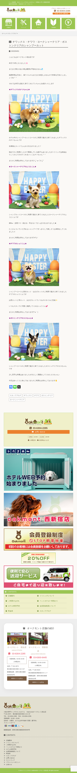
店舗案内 (11, 596)
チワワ (36, 395)
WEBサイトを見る (17, 678)
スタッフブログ (15, 395)
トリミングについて (47, 596)
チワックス (28, 395)
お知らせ (9, 764)
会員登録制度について (48, 606)
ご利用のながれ (13, 601)
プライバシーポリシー (13, 762)
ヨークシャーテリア (17, 400)
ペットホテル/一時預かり (49, 601)
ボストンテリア (47, 395)
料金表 (10, 611)
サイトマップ (10, 760)
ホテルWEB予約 (14, 606)
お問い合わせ (39, 432)
